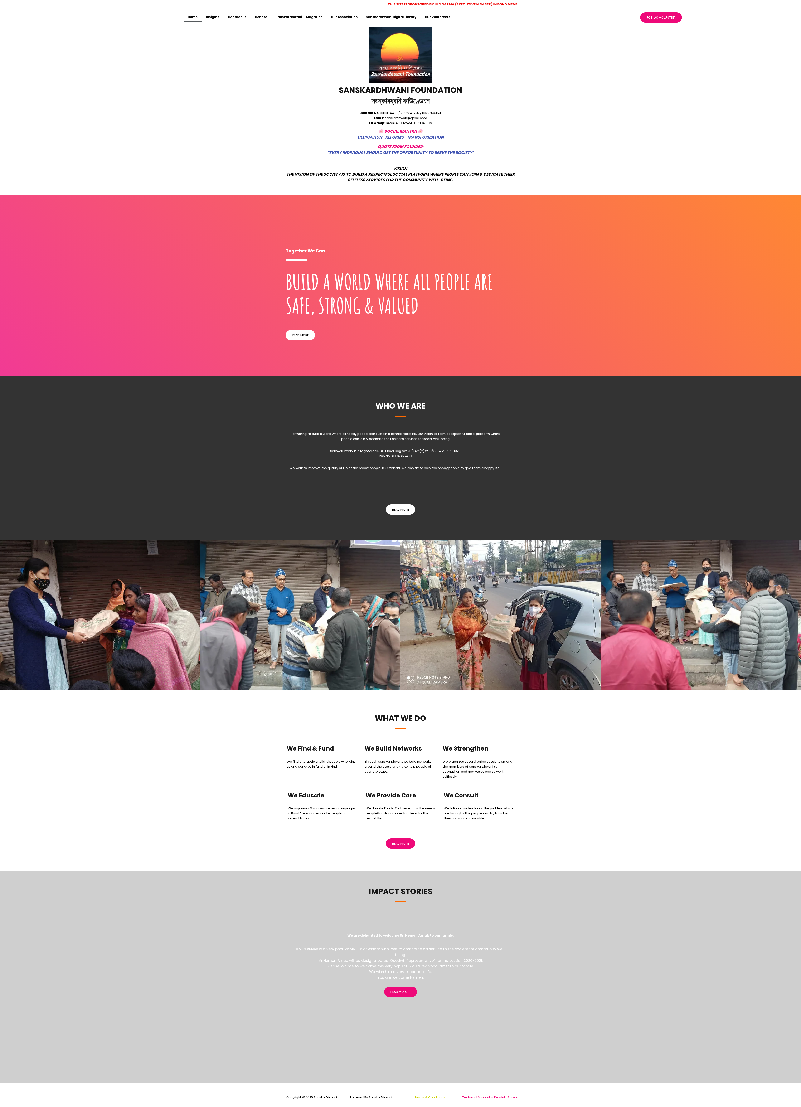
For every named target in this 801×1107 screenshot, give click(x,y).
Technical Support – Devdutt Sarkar (489, 1097)
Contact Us (237, 17)
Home (193, 17)
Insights (212, 17)
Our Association (344, 17)
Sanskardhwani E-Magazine (299, 17)
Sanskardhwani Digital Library (391, 17)
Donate (261, 17)
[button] (661, 17)
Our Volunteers (437, 17)
